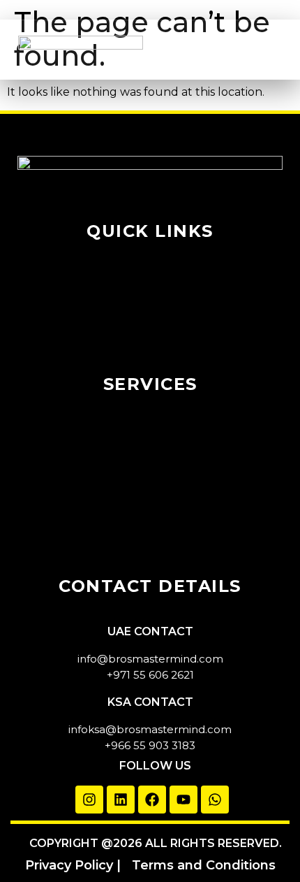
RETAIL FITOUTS (150, 534)
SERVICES (150, 308)
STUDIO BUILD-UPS (150, 509)
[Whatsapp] (215, 800)
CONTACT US (150, 356)
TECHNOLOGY (150, 412)
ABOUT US (150, 283)
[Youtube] (183, 800)
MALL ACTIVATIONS (150, 461)
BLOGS (150, 332)
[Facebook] (152, 800)
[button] (258, 49)
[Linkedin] (121, 800)
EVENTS (150, 436)
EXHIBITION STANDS (150, 485)
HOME (150, 259)
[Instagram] (89, 800)
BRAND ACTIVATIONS (150, 558)
